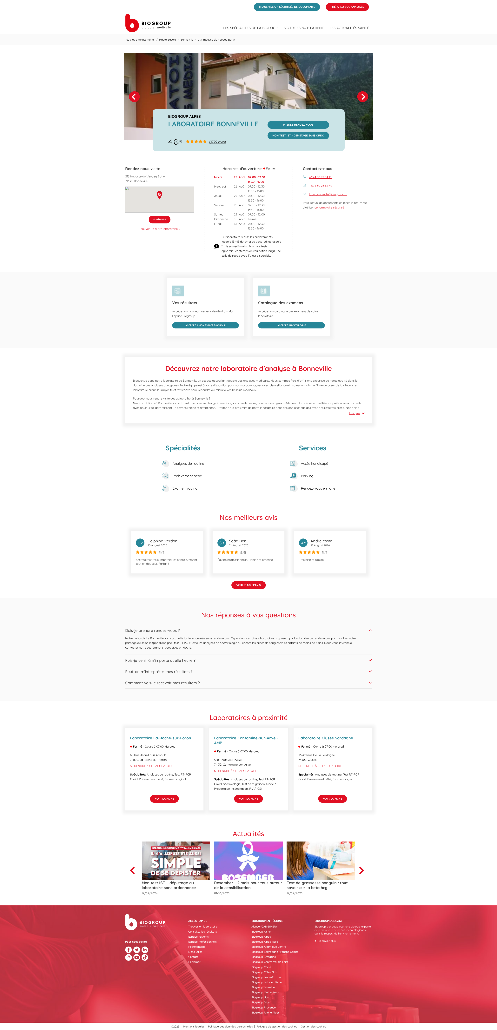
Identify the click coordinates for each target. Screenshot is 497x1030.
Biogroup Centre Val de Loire (269, 962)
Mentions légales (193, 1026)
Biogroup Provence (263, 1007)
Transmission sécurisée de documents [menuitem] (284, 6)
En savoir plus (327, 941)
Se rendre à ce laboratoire (151, 766)
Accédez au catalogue (282, 324)
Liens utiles (195, 952)
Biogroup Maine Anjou (265, 992)
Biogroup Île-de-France (266, 977)
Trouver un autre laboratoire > (159, 229)
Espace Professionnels (202, 941)
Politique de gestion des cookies (276, 1026)
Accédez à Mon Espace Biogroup (199, 324)
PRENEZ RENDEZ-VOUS (291, 123)
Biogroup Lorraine (263, 987)
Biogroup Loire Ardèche (266, 982)
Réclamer (194, 962)
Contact (193, 957)
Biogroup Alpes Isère (264, 941)
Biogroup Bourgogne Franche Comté (274, 952)
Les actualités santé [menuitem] (349, 28)
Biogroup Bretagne (263, 957)
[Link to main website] (148, 23)
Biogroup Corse (261, 967)
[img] (248, 96)
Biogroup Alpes (261, 936)
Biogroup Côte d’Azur (265, 972)
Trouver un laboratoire (202, 926)
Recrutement (196, 946)
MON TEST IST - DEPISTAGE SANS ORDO (296, 134)
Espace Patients (198, 936)
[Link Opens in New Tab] (128, 950)
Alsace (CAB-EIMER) (264, 926)
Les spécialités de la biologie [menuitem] (250, 28)
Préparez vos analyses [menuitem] (345, 6)
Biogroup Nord (260, 997)
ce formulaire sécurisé (329, 207)
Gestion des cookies (313, 1026)
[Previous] (134, 870)
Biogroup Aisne (261, 931)
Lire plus (354, 413)
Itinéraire (157, 218)
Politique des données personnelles (230, 1026)
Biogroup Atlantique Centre (268, 946)
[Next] (362, 96)
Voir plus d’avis (248, 585)
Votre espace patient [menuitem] (304, 28)
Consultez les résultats (202, 931)
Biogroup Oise (260, 1002)
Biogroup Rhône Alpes (265, 1012)
